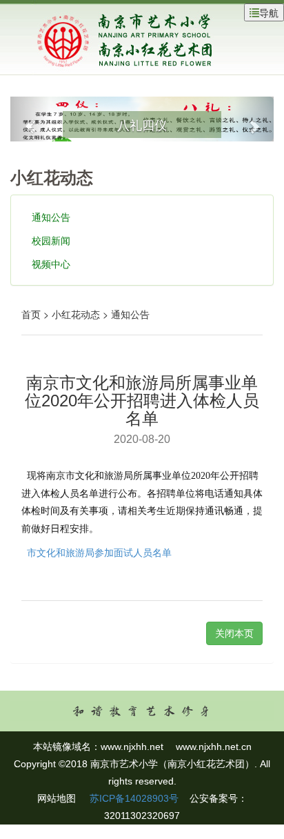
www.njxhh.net (132, 746)
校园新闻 (51, 240)
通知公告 (51, 217)
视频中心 (51, 263)
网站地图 (56, 798)
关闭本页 (234, 633)
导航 (268, 12)
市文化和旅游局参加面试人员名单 (99, 553)
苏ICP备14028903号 (133, 798)
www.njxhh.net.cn (214, 746)
